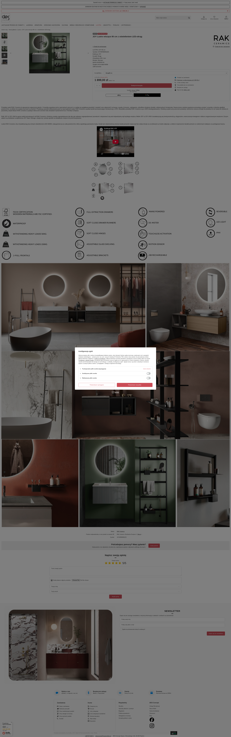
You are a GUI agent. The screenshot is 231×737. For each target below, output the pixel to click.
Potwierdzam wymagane (97, 385)
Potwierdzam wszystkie (134, 385)
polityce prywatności (100, 358)
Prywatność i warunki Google (86, 360)
